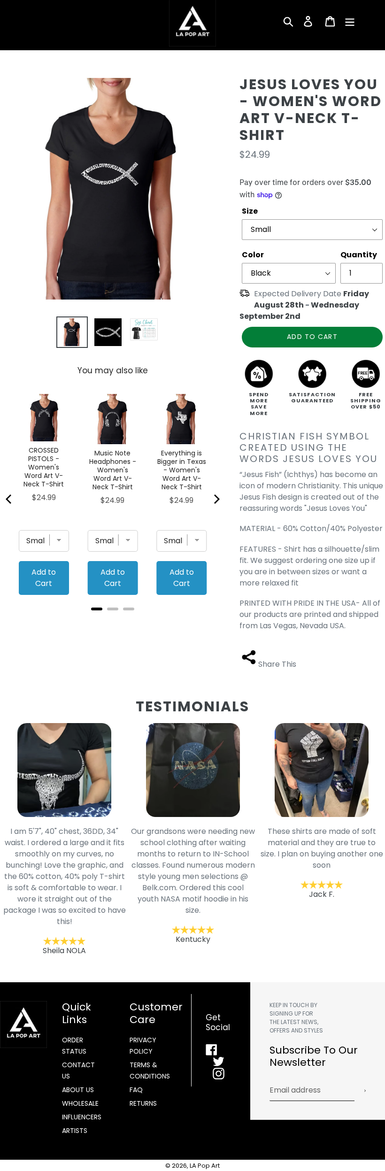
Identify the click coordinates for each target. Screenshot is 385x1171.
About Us (78, 1089)
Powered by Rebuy (112, 621)
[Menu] (350, 21)
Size (250, 211)
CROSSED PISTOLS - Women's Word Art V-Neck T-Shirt (43, 467)
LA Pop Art (205, 1165)
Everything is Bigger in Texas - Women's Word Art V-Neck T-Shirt (181, 470)
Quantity (358, 254)
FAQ (136, 1089)
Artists (74, 1130)
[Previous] (9, 499)
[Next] (216, 499)
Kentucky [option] (127, 885)
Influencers (81, 1117)
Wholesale (80, 1103)
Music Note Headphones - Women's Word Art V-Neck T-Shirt (112, 470)
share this (277, 664)
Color (253, 254)
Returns (143, 1103)
